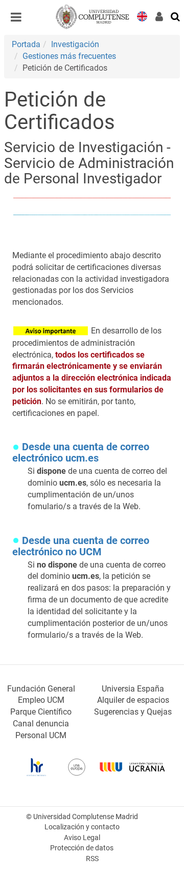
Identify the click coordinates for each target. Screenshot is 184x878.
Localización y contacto (82, 827)
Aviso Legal (82, 837)
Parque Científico (41, 712)
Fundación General (41, 689)
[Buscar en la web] (176, 16)
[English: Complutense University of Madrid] (142, 15)
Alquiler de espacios (133, 700)
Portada (26, 44)
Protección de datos (81, 848)
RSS (92, 858)
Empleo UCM (41, 700)
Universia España (133, 689)
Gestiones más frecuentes (69, 56)
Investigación (75, 44)
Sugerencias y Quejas (133, 712)
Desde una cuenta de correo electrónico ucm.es (80, 452)
